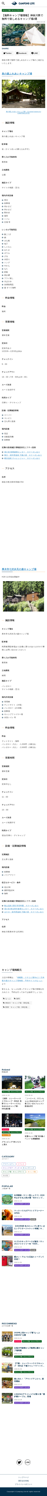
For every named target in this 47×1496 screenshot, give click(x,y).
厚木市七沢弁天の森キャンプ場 (19, 569)
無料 (18, 999)
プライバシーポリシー (23, 1484)
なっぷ (8, 999)
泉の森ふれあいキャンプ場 (17, 73)
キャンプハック (28, 1168)
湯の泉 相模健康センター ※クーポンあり (22, 452)
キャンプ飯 (32, 1172)
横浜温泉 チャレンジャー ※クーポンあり (22, 458)
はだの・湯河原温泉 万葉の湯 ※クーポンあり (24, 912)
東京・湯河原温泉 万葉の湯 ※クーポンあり (23, 455)
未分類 (5, 1175)
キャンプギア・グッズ (11, 1168)
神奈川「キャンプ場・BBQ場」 (18, 1003)
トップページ (23, 1477)
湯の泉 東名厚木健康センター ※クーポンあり (24, 909)
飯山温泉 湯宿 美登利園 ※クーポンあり (21, 906)
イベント (21, 1164)
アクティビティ (8, 1164)
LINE (36, 53)
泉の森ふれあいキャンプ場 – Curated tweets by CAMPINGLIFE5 (23, 112)
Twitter (9, 53)
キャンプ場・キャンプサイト (13, 10)
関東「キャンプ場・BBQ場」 (17, 1007)
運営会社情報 (23, 1481)
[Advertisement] (23, 540)
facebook (22, 53)
